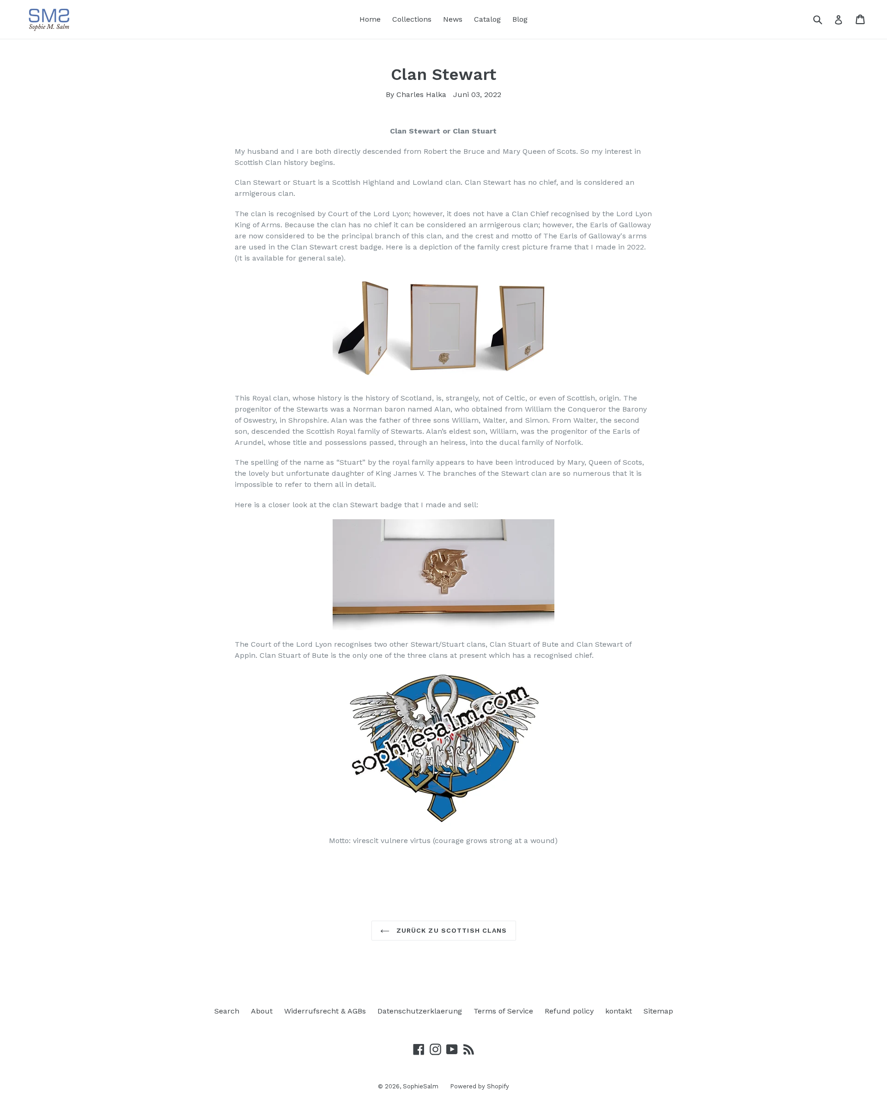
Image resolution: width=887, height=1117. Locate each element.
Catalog (487, 19)
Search (226, 1011)
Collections (411, 19)
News (452, 19)
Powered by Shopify (479, 1086)
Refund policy (569, 1011)
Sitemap (658, 1011)
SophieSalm (420, 1086)
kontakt (618, 1011)
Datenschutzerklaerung (419, 1011)
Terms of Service (503, 1011)
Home (370, 19)
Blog (520, 19)
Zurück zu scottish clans (450, 930)
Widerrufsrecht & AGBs (325, 1011)
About (262, 1011)
